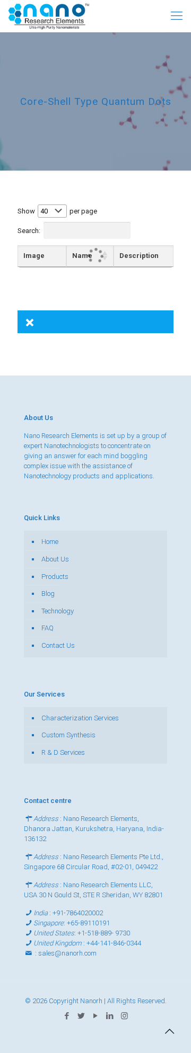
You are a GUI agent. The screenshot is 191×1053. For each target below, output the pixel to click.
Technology (57, 611)
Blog (48, 593)
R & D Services (63, 752)
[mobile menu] (177, 16)
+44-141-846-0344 (113, 943)
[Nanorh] (49, 16)
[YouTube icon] (95, 1016)
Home (49, 542)
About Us (55, 559)
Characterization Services (80, 718)
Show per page (57, 211)
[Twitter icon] (81, 1016)
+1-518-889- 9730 (103, 933)
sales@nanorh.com (67, 953)
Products (54, 577)
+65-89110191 (88, 923)
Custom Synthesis (68, 735)
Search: (29, 230)
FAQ (47, 628)
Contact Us (58, 645)
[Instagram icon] (124, 1016)
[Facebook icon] (67, 1016)
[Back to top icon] (169, 1031)
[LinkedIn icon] (110, 1016)
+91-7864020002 (78, 913)
